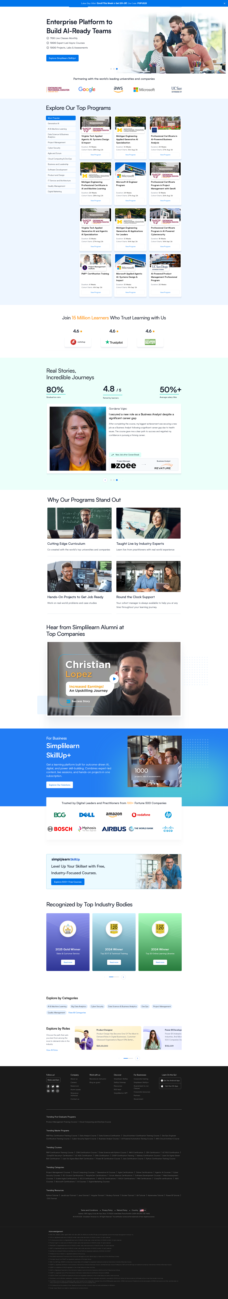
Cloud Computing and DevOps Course (95, 1122)
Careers (74, 1082)
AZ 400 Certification (83, 1155)
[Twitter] (53, 1086)
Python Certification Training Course (160, 1159)
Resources (118, 1086)
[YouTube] (57, 1086)
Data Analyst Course (88, 1136)
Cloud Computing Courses (84, 1172)
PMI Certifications (144, 1178)
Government (138, 1099)
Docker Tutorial (128, 1195)
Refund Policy (122, 1210)
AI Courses (81, 1182)
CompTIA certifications (163, 1178)
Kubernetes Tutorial (155, 1195)
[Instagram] (57, 1091)
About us (74, 1079)
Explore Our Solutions (59, 785)
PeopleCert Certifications (96, 1175)
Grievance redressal (74, 1094)
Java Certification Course (133, 1159)
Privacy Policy (107, 1210)
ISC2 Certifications (87, 1178)
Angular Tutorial (97, 1195)
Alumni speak (76, 1089)
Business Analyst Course (109, 1139)
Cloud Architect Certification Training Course (141, 1136)
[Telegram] (53, 1091)
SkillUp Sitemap (120, 1082)
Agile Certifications (125, 1172)
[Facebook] (48, 1086)
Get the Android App (172, 1080)
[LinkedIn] (48, 1091)
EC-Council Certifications (73, 1175)
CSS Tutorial (52, 1198)
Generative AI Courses (106, 1172)
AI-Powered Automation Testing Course (137, 1139)
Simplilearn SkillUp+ (141, 1082)
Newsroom (75, 1086)
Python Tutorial (52, 1195)
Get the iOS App (171, 1086)
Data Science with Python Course (112, 1152)
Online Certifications (144, 1172)
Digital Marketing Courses (99, 1182)
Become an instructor (98, 1079)
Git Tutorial (140, 1195)
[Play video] (114, 678)
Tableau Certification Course (148, 1155)
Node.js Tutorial (112, 1195)
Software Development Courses (148, 1175)
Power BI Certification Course (108, 1159)
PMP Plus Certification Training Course (61, 1136)
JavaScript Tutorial (68, 1195)
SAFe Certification (102, 1155)
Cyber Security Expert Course (84, 1139)
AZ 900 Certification (170, 1152)
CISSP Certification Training (123, 1155)
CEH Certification (153, 1152)
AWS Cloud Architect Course (167, 1139)
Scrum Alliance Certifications (120, 1175)
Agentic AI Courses (163, 1172)
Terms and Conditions (89, 1210)
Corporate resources (142, 1092)
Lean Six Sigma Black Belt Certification (78, 1159)
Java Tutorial (83, 1195)
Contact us (75, 1099)
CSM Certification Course (86, 1152)
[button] (111, 69)
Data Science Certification (109, 1136)
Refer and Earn (53, 1080)
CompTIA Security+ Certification (60, 1155)
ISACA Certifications (126, 1178)
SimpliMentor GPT (120, 1093)
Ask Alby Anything (62, 58)
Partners (137, 1095)
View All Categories (77, 1013)
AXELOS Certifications (107, 1178)
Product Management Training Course (61, 1122)
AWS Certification (136, 1152)
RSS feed (117, 1089)
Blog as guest (95, 1082)
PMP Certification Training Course (59, 1152)
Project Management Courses (58, 1172)
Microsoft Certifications (65, 1182)
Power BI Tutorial (172, 1195)
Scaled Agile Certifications (66, 1178)
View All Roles (52, 1050)
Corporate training (141, 1079)
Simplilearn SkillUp (121, 1079)
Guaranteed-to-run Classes (141, 1087)
